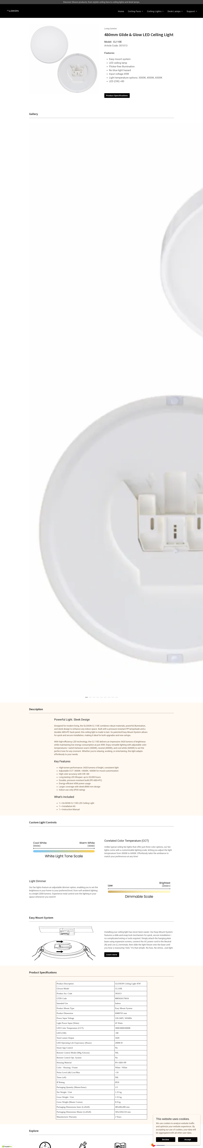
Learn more (111, 955)
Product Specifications (117, 95)
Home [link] (121, 11)
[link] (13, 11)
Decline (165, 1139)
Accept (187, 1139)
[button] (135, 11)
